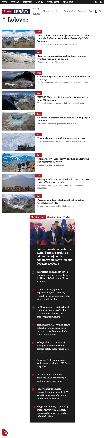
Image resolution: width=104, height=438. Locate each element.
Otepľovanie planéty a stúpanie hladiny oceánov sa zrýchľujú (63, 78)
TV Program (53, 2)
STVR (4, 2)
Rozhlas (15, 2)
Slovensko (48, 11)
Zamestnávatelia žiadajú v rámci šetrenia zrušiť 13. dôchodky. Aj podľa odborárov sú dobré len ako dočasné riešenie (54, 256)
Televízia (27, 2)
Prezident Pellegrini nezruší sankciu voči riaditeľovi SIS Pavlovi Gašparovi (54, 363)
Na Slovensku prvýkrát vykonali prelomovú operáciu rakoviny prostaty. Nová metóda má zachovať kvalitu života (53, 312)
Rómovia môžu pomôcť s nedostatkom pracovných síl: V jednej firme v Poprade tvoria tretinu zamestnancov (52, 393)
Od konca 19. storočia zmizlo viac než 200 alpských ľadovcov (63, 119)
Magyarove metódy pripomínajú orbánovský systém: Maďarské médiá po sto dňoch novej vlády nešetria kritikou (53, 411)
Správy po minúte (36, 11)
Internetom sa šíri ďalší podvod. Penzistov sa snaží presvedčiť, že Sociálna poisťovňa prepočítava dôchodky (53, 276)
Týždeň (66, 217)
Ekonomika (69, 11)
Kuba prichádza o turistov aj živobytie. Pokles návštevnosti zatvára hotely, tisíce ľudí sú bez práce (53, 347)
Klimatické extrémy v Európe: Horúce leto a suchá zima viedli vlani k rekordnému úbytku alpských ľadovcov (63, 38)
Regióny (82, 11)
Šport (91, 11)
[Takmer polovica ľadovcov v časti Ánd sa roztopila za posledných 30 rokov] (18, 162)
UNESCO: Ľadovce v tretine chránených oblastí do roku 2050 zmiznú (62, 98)
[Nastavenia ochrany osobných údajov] (5, 433)
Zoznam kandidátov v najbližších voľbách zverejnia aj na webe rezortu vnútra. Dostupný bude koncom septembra (53, 329)
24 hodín (51, 217)
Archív (39, 2)
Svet (58, 11)
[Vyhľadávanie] (100, 11)
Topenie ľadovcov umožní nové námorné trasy (61, 138)
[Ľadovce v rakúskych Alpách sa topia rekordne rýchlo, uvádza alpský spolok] (18, 59)
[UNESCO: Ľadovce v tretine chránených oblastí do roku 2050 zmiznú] (18, 100)
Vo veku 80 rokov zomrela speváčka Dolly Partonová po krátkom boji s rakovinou (51, 377)
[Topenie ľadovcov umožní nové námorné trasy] (18, 142)
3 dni (59, 217)
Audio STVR (68, 2)
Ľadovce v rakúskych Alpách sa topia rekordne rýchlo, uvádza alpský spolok (61, 57)
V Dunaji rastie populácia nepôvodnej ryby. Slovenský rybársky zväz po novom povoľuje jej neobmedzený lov (54, 294)
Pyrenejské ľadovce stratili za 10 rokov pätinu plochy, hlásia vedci (60, 201)
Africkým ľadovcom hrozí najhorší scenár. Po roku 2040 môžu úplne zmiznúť (63, 181)
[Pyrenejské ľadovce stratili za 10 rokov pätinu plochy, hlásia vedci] (18, 203)
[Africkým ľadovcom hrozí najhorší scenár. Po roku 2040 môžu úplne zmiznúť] (18, 183)
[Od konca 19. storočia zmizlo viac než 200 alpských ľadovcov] (18, 121)
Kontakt (98, 2)
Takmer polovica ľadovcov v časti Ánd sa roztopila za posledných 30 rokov (63, 160)
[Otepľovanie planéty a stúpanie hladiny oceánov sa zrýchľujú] (18, 80)
